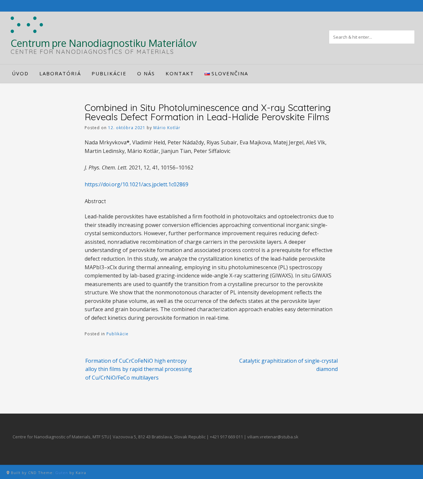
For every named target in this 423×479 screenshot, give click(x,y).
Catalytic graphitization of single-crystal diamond (288, 365)
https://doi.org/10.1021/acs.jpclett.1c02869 (136, 184)
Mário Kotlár (166, 127)
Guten (61, 472)
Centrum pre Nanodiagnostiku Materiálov (104, 43)
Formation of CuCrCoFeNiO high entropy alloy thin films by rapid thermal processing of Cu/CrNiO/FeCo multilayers (138, 369)
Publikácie (117, 334)
